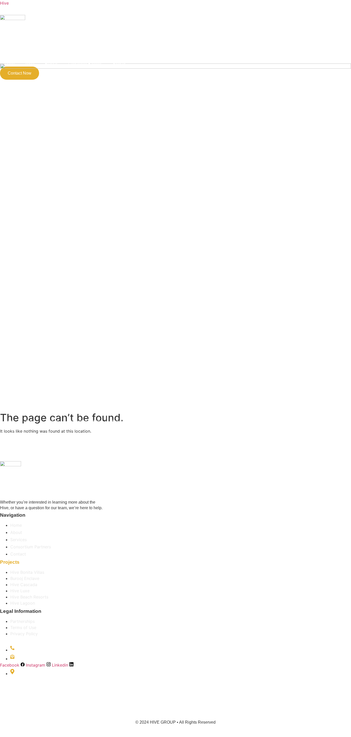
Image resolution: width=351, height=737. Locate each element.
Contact (143, 421)
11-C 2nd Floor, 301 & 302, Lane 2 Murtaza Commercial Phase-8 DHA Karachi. (49, 689)
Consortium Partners (85, 63)
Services (119, 63)
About (30, 63)
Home (10, 63)
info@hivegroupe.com (40, 658)
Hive (4, 3)
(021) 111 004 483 (36, 649)
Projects (51, 63)
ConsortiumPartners (85, 421)
